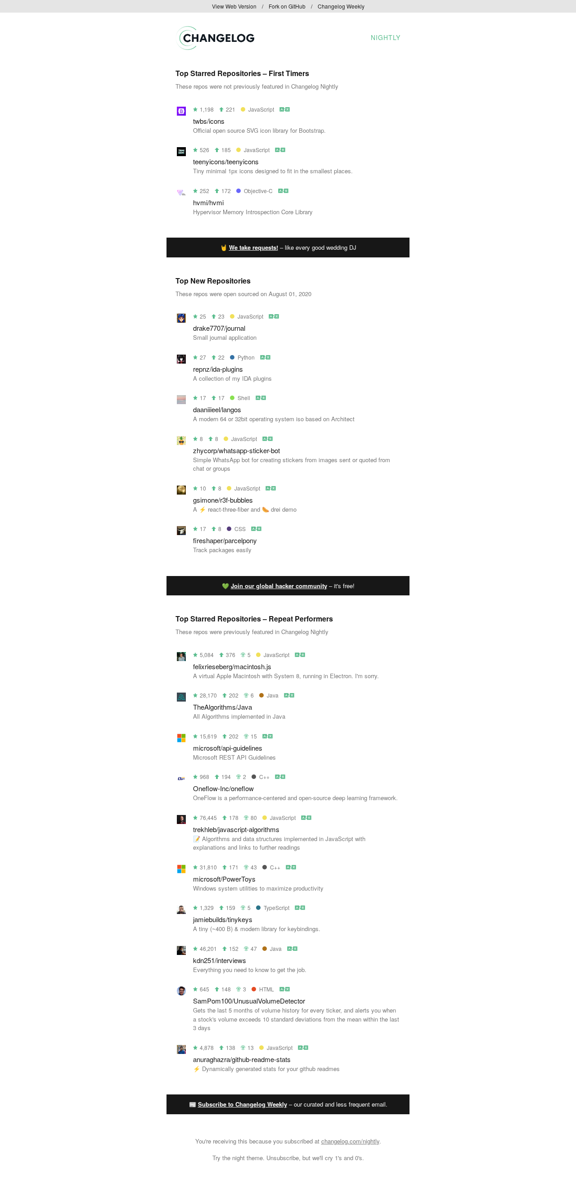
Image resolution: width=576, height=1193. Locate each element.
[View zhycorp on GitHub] (181, 442)
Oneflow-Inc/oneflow (223, 788)
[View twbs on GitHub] (181, 113)
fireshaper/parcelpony (225, 540)
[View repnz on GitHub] (181, 361)
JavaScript (261, 109)
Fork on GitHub (287, 6)
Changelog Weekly (341, 6)
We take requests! (253, 247)
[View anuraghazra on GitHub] (181, 1051)
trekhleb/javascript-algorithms (236, 829)
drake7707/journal (219, 328)
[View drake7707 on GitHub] (181, 320)
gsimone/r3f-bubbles (223, 499)
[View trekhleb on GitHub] (181, 821)
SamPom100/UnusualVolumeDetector (249, 1000)
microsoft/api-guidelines (227, 747)
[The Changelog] (215, 47)
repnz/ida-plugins (218, 369)
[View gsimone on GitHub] (181, 491)
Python (246, 357)
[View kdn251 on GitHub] (181, 952)
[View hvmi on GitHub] (181, 194)
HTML (266, 989)
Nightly (385, 37)
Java (273, 695)
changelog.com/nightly (350, 1141)
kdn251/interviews (219, 960)
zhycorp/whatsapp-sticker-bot (236, 450)
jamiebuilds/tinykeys (222, 919)
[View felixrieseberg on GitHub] (181, 658)
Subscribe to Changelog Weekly (242, 1104)
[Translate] (285, 109)
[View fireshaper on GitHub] (181, 532)
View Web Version (234, 6)
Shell (244, 397)
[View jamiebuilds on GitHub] (181, 911)
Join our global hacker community (279, 585)
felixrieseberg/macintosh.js (232, 666)
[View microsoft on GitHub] (181, 739)
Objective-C (258, 190)
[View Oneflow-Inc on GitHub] (181, 780)
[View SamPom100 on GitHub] (181, 992)
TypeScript (276, 907)
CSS (240, 528)
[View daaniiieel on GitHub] (181, 401)
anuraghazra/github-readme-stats (242, 1059)
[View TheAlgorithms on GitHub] (181, 698)
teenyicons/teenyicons (226, 161)
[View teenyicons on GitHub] (181, 153)
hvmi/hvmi (208, 202)
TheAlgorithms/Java (222, 706)
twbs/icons (209, 121)
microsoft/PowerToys (224, 878)
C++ (264, 776)
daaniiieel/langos (217, 409)
